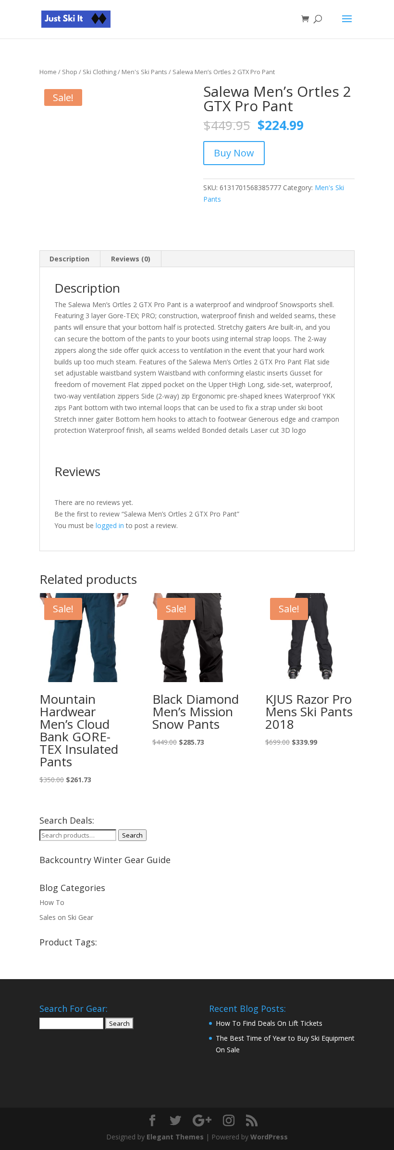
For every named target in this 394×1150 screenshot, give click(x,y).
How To (51, 902)
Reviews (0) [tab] (130, 258)
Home (48, 71)
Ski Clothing (99, 71)
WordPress (269, 1136)
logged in (110, 525)
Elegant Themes (175, 1136)
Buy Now (234, 152)
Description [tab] (69, 258)
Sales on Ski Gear (66, 917)
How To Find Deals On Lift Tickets (269, 1023)
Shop (69, 71)
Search (132, 835)
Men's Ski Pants (144, 71)
